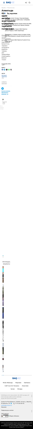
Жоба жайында (8, 382)
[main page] (14, 2)
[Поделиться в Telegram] (4, 69)
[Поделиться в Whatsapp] (9, 69)
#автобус (4, 83)
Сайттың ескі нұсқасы (12, 386)
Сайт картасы (5, 413)
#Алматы (4, 82)
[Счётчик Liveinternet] (4, 415)
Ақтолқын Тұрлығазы (4, 76)
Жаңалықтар (10, 7)
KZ (26, 2)
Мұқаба (4, 7)
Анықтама (25, 386)
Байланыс (27, 382)
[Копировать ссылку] (11, 69)
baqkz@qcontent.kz (6, 405)
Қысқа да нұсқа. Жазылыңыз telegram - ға (6, 92)
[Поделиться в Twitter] (7, 69)
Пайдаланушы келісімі (7, 410)
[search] (29, 2)
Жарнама (18, 382)
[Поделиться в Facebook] (2, 69)
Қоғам (13, 389)
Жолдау (19, 389)
